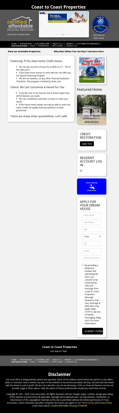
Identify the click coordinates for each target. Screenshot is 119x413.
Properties (43, 46)
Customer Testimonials (87, 44)
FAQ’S (32, 46)
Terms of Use (87, 402)
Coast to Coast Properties (58, 7)
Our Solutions (19, 46)
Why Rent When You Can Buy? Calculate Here (79, 51)
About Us (57, 44)
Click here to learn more (18, 34)
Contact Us (71, 46)
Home (14, 44)
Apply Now (87, 143)
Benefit (69, 44)
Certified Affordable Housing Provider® (68, 405)
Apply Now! (57, 46)
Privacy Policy (105, 402)
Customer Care (42, 44)
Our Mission (26, 44)
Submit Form (94, 331)
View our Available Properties (24, 51)
